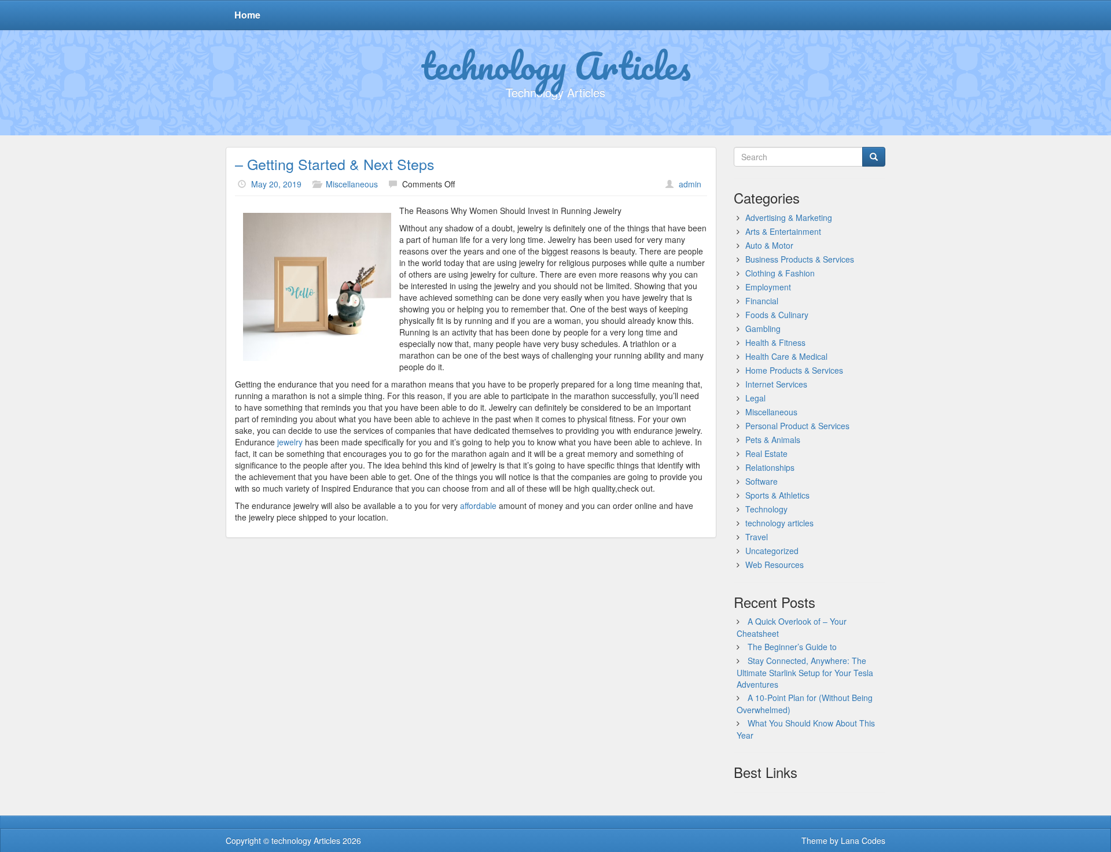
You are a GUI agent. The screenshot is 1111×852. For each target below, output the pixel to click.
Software (761, 481)
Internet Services (776, 384)
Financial (761, 301)
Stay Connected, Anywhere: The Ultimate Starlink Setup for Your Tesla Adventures (805, 672)
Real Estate (766, 453)
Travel (756, 537)
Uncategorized (772, 550)
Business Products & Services (799, 259)
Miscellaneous (352, 184)
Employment (768, 287)
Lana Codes (863, 840)
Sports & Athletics (777, 495)
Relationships (769, 467)
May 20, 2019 (276, 184)
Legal (755, 398)
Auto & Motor (769, 245)
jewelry (290, 442)
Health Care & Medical (786, 356)
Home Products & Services (794, 370)
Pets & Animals (772, 439)
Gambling (763, 328)
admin (690, 184)
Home (247, 14)
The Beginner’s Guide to (792, 646)
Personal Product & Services (797, 425)
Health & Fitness (775, 342)
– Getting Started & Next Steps (335, 163)
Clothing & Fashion (780, 273)
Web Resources (774, 564)
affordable (478, 505)
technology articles (779, 523)
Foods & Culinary (776, 314)
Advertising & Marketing (788, 217)
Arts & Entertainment (783, 231)
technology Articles (556, 65)
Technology (766, 509)
